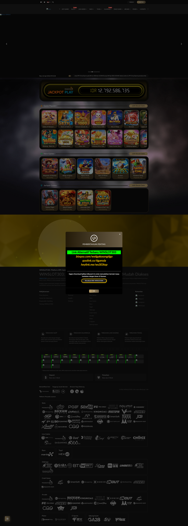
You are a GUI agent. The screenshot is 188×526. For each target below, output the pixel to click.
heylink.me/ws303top (94, 264)
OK (94, 291)
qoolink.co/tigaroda (94, 260)
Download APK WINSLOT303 (94, 280)
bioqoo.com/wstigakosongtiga (94, 256)
